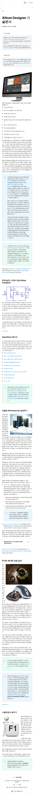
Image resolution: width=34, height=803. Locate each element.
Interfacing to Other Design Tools (18, 247)
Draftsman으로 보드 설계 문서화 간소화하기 (15, 371)
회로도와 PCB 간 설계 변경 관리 (12, 365)
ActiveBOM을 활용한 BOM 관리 (12, 362)
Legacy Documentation (24, 63)
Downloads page (17, 694)
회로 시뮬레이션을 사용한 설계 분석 (13, 359)
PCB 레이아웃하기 (8, 368)
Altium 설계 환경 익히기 (10, 353)
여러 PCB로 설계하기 (9, 378)
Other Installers (9, 63)
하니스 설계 (7, 381)
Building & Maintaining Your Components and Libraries (17, 390)
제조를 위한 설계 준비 (9, 375)
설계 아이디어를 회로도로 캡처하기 (13, 356)
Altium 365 (6, 485)
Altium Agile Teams (13, 39)
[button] (17, 542)
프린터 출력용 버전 (18, 791)
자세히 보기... (5, 704)
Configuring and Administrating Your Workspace (17, 551)
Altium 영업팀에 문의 (10, 47)
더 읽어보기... (5, 331)
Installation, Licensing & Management (19, 268)
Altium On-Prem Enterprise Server (13, 524)
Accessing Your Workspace (9, 549)
